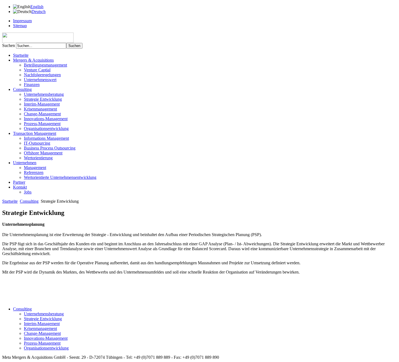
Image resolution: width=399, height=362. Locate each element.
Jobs (27, 192)
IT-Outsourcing (37, 143)
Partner (19, 182)
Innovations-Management (46, 118)
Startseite (20, 55)
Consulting (29, 201)
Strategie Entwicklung (43, 99)
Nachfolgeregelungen (42, 74)
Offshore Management (43, 153)
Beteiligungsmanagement (45, 65)
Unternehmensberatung (44, 94)
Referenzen (33, 172)
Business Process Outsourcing (49, 148)
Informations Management (46, 138)
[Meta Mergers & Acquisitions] (38, 41)
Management (35, 167)
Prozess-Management (42, 123)
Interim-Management (42, 104)
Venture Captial (37, 70)
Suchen (9, 45)
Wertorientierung (38, 157)
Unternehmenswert (40, 79)
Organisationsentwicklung (46, 128)
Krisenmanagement (40, 109)
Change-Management (42, 114)
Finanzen (32, 84)
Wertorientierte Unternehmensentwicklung (60, 177)
